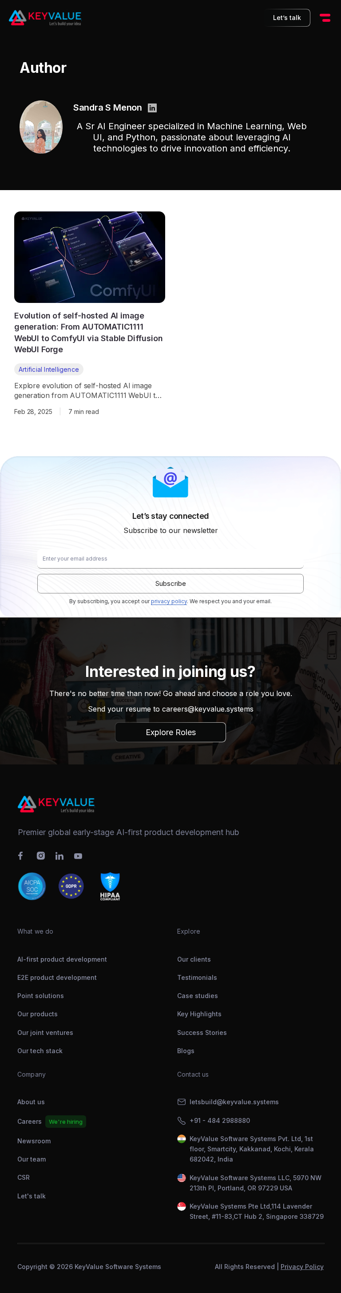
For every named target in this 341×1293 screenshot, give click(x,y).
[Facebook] (22, 855)
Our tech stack (40, 1050)
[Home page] (170, 804)
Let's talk (31, 1196)
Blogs (185, 1050)
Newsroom (34, 1141)
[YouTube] (78, 857)
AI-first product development (62, 959)
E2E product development (57, 977)
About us (31, 1102)
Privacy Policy (302, 1266)
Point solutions (40, 995)
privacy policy (169, 601)
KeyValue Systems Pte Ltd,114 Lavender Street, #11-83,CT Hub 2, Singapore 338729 (257, 1211)
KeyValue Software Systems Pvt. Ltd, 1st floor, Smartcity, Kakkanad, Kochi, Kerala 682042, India (252, 1149)
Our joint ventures (45, 1032)
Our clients (194, 959)
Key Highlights (199, 1014)
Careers (29, 1121)
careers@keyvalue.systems (208, 708)
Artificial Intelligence (49, 369)
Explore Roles (171, 732)
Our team (31, 1159)
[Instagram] (40, 855)
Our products (37, 1014)
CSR (23, 1177)
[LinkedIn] (59, 855)
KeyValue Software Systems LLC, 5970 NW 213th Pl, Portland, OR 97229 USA (255, 1183)
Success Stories (202, 1032)
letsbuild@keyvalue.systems (234, 1102)
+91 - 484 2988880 (220, 1120)
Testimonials (197, 977)
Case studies (197, 995)
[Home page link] (45, 18)
